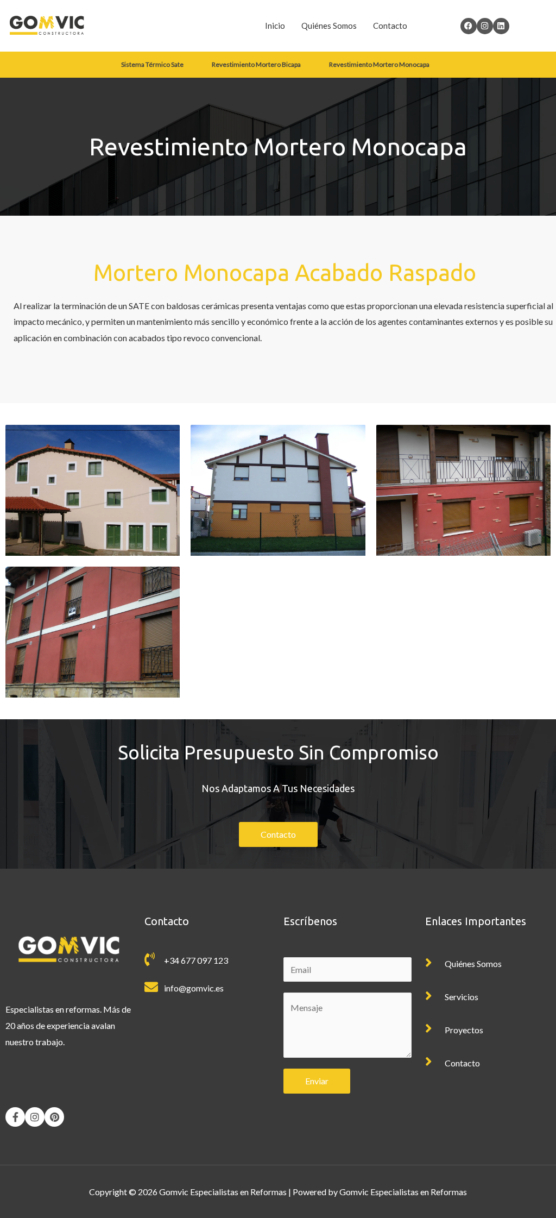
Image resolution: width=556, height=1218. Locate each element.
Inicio (275, 25)
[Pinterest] (54, 1117)
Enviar (316, 1081)
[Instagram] (35, 1117)
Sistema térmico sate (152, 64)
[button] (155, 65)
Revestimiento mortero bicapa (256, 64)
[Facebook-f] (15, 1117)
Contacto (390, 25)
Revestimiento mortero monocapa (379, 64)
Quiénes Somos (329, 25)
